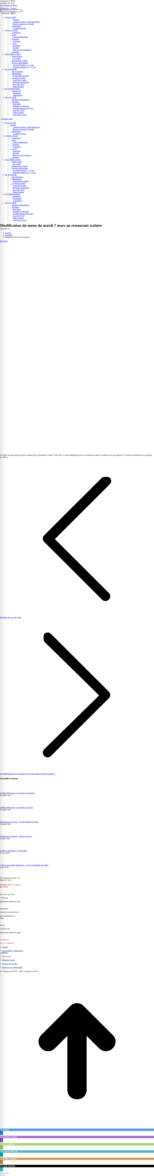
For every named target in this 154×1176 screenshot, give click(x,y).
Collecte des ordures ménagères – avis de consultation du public (24, 865)
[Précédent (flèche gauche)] (1, 1175)
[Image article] (6, 791)
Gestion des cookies (9, 964)
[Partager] (3, 1173)
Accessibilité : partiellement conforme (12, 952)
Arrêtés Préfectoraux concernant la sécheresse (17, 793)
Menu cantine (7, 1144)
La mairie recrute (9, 1151)
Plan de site (6, 956)
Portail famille (7, 1166)
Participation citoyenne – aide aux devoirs (16, 836)
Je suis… (13, 8)
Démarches (4, 8)
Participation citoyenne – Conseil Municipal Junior (19, 822)
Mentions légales (8, 960)
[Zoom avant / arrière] (8, 1173)
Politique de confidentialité (12, 967)
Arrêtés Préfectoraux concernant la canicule (16, 807)
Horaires (4, 1129)
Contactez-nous (8, 1137)
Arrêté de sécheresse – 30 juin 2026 (13, 851)
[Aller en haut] (77, 1127)
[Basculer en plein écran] (6, 1173)
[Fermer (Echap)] (1, 1173)
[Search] (23, 11)
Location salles (8, 1158)
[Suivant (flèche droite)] (3, 1175)
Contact (5, 947)
